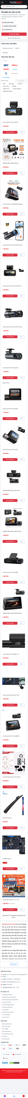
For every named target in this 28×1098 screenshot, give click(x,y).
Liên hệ (5, 862)
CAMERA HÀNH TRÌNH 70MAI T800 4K (12, 531)
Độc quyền (11, 83)
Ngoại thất (5, 52)
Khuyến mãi (6, 88)
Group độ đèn (5, 1009)
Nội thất (17, 48)
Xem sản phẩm (15, 34)
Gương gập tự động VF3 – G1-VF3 (11, 899)
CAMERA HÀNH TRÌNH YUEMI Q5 (11, 163)
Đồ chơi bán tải (5, 1039)
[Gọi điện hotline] (23, 1096)
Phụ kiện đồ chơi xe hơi (9, 924)
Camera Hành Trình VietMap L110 (11, 654)
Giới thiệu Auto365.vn (7, 994)
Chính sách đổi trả (6, 1002)
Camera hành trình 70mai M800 (10, 572)
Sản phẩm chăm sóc (8, 48)
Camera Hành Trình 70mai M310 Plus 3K (12, 327)
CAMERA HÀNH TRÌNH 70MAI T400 (11, 490)
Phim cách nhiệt (6, 1026)
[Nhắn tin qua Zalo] (14, 1096)
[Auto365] (16, 2)
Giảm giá (20, 83)
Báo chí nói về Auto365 (7, 1012)
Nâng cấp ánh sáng (7, 1024)
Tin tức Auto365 (6, 1014)
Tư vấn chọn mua (15, 38)
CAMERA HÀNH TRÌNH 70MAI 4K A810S (12, 613)
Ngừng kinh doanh (7, 91)
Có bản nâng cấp (17, 88)
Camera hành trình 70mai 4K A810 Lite (12, 286)
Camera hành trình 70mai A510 (10, 449)
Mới (4, 83)
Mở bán (14, 86)
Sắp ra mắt (6, 86)
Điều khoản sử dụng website (9, 997)
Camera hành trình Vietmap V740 (11, 695)
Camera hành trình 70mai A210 (10, 122)
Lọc (5, 60)
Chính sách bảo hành (7, 1007)
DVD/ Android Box (6, 1031)
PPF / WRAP (5, 1029)
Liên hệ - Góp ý (5, 1017)
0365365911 (10, 979)
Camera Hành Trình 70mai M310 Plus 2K (12, 245)
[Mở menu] (2, 2)
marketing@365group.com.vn (13, 981)
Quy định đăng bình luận (8, 1004)
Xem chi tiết (11, 132)
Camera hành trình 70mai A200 (10, 408)
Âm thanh (4, 1036)
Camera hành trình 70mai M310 (10, 367)
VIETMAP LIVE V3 (7, 858)
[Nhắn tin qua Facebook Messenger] (5, 1096)
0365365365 (17, 979)
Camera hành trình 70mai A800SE (11, 736)
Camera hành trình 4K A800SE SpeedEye (13, 204)
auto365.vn (10, 984)
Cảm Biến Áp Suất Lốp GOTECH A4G (11, 777)
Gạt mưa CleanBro (7, 818)
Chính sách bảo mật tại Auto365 (10, 999)
